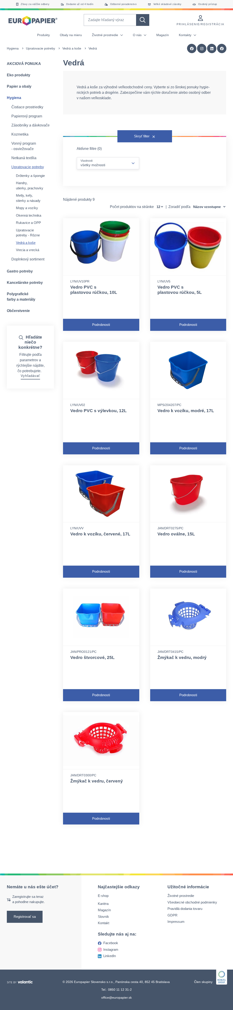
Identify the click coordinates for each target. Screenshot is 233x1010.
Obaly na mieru (71, 35)
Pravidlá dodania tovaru (184, 909)
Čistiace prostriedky (27, 107)
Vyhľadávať (30, 376)
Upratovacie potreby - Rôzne (28, 232)
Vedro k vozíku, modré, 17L (185, 410)
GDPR (172, 915)
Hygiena (13, 48)
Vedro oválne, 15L (176, 534)
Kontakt (103, 923)
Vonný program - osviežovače (23, 146)
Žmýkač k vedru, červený (96, 781)
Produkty (43, 35)
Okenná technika (28, 215)
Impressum (176, 922)
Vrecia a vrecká (27, 250)
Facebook (110, 943)
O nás (137, 35)
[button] (221, 48)
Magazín (162, 35)
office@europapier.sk (116, 997)
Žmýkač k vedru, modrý (182, 657)
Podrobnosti (101, 325)
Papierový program (26, 116)
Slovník (103, 916)
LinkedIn (109, 956)
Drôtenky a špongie (30, 176)
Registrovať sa (25, 917)
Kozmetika (19, 134)
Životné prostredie (105, 35)
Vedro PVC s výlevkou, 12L (98, 410)
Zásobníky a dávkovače (30, 125)
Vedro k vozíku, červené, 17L (100, 534)
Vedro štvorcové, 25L (92, 657)
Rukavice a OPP (28, 223)
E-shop (103, 896)
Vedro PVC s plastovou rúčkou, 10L (93, 290)
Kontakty (185, 35)
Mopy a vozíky (27, 208)
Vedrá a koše (71, 48)
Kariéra (103, 904)
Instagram (110, 949)
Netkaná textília (23, 158)
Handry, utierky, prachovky (29, 185)
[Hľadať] (142, 20)
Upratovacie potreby (40, 48)
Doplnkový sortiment (27, 259)
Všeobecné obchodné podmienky (192, 902)
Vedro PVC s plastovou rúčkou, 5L (179, 290)
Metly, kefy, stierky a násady (28, 198)
